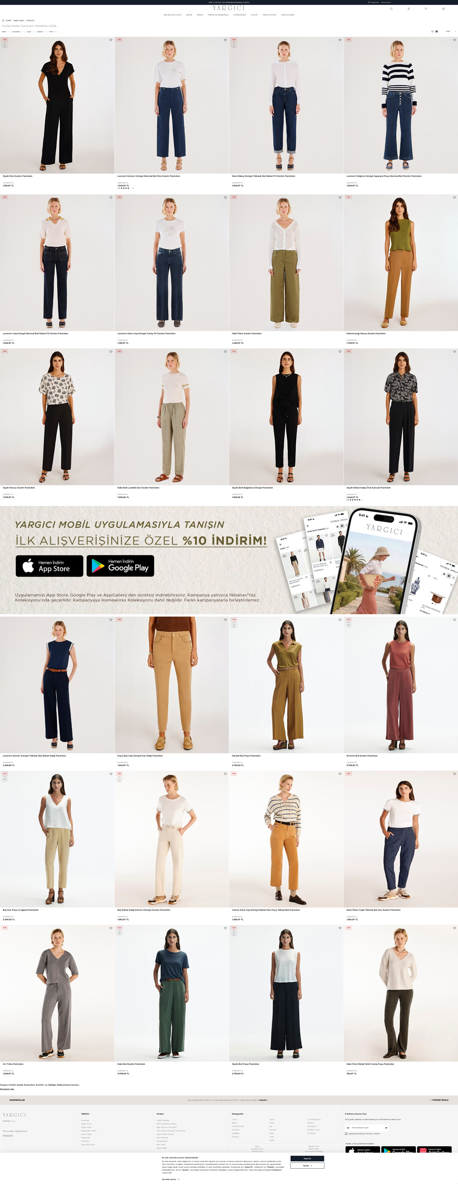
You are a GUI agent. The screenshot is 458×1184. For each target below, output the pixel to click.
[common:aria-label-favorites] (408, 8)
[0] (443, 8)
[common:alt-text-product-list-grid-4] (432, 31)
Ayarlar (306, 1165)
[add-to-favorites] (111, 40)
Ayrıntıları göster (169, 1179)
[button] (449, 31)
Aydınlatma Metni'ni (357, 1134)
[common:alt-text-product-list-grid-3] (437, 31)
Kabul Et (307, 1159)
